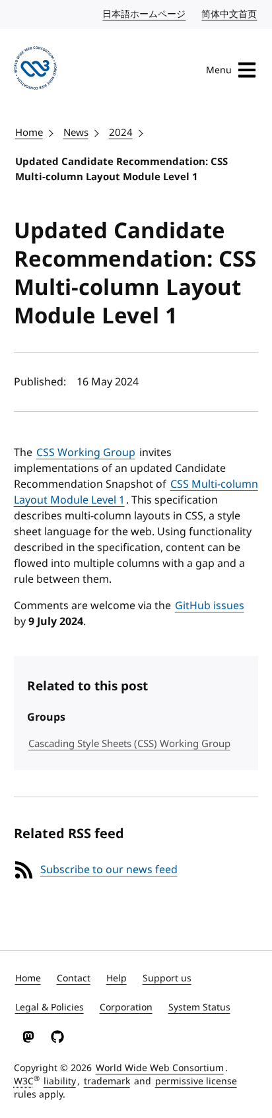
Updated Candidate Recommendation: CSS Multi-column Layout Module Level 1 (121, 169)
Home (29, 132)
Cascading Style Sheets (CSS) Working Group (129, 744)
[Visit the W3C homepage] (35, 70)
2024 (121, 132)
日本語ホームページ (144, 14)
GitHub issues (209, 606)
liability (60, 1081)
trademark (107, 1081)
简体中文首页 (229, 14)
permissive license (196, 1081)
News (75, 132)
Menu (219, 70)
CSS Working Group (85, 453)
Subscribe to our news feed (109, 870)
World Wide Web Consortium (160, 1068)
